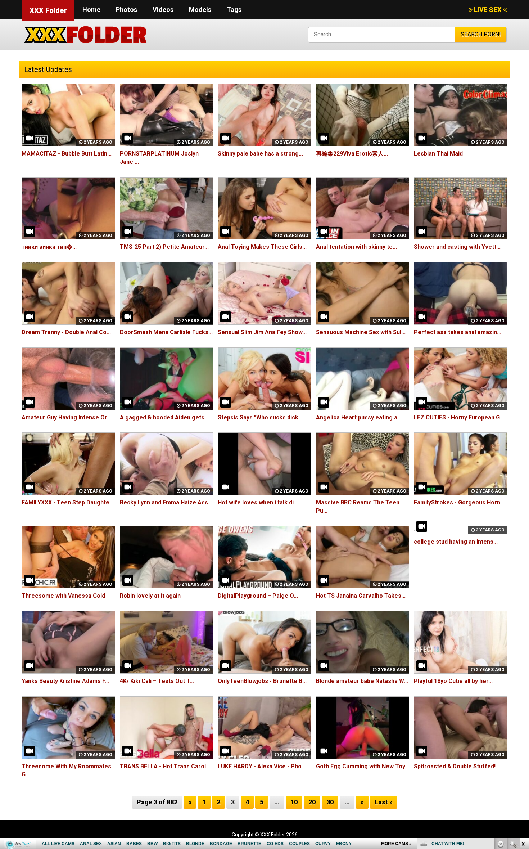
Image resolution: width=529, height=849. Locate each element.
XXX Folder (48, 10)
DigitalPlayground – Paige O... (258, 595)
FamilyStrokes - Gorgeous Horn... (459, 502)
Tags (234, 9)
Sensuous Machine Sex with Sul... (361, 332)
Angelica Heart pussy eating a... (359, 417)
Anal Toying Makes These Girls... (262, 246)
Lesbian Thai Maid (438, 153)
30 (330, 802)
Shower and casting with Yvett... (457, 246)
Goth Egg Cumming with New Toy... (362, 766)
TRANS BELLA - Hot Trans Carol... (165, 766)
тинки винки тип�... (49, 246)
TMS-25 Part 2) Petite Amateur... (164, 246)
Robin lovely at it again (150, 595)
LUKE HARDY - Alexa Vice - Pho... (262, 766)
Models (200, 9)
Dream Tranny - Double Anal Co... (66, 332)
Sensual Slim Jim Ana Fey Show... (262, 332)
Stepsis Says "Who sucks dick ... (261, 417)
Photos (126, 9)
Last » (384, 802)
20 (312, 802)
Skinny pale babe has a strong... (260, 153)
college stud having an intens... (456, 541)
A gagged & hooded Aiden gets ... (165, 417)
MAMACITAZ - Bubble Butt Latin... (67, 153)
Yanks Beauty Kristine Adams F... (65, 681)
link (522, 736)
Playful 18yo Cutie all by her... (453, 681)
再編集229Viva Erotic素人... (352, 153)
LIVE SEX (488, 9)
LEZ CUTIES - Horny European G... (459, 417)
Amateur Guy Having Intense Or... (66, 417)
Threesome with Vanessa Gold (63, 595)
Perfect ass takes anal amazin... (457, 332)
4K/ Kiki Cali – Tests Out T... (157, 681)
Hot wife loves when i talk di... (258, 502)
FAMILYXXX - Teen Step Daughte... (68, 502)
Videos (163, 9)
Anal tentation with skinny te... (356, 246)
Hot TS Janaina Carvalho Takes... (361, 595)
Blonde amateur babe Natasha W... (362, 681)
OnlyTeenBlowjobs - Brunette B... (262, 681)
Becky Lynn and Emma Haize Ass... (166, 502)
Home (91, 9)
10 (294, 802)
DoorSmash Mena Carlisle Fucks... (166, 332)
